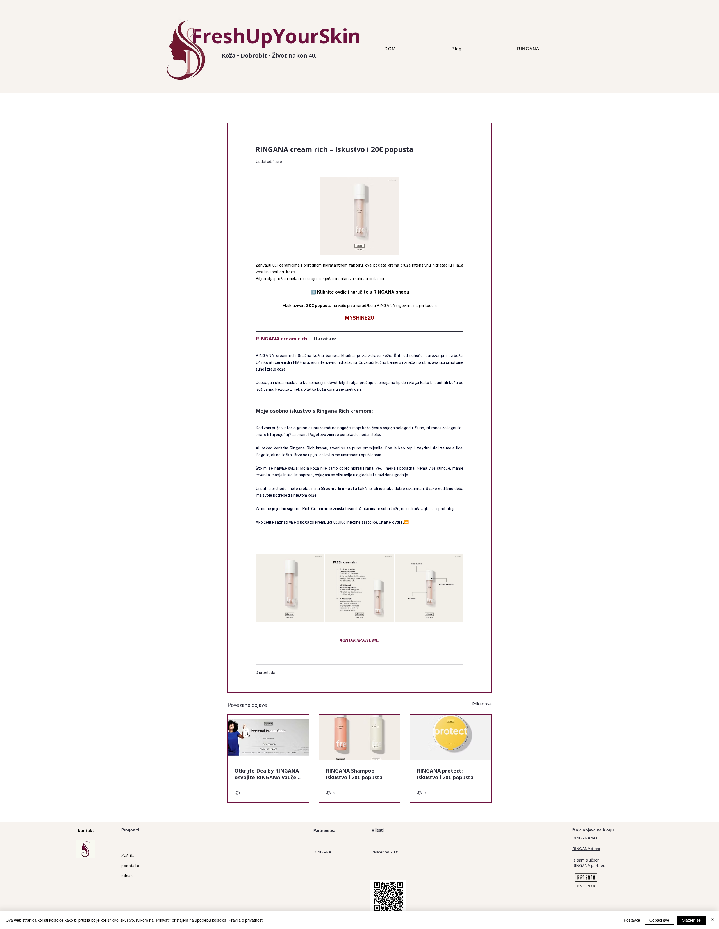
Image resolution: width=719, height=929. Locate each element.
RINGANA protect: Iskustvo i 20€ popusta (445, 774)
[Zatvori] (712, 920)
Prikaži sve (482, 704)
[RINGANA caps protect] (450, 737)
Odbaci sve (659, 920)
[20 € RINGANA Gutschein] (268, 737)
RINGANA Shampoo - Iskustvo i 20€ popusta (354, 774)
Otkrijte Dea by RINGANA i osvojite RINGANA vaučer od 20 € (268, 774)
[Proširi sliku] (316, 561)
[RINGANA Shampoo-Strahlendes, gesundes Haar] (359, 737)
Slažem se (691, 920)
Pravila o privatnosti (246, 920)
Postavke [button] (632, 920)
